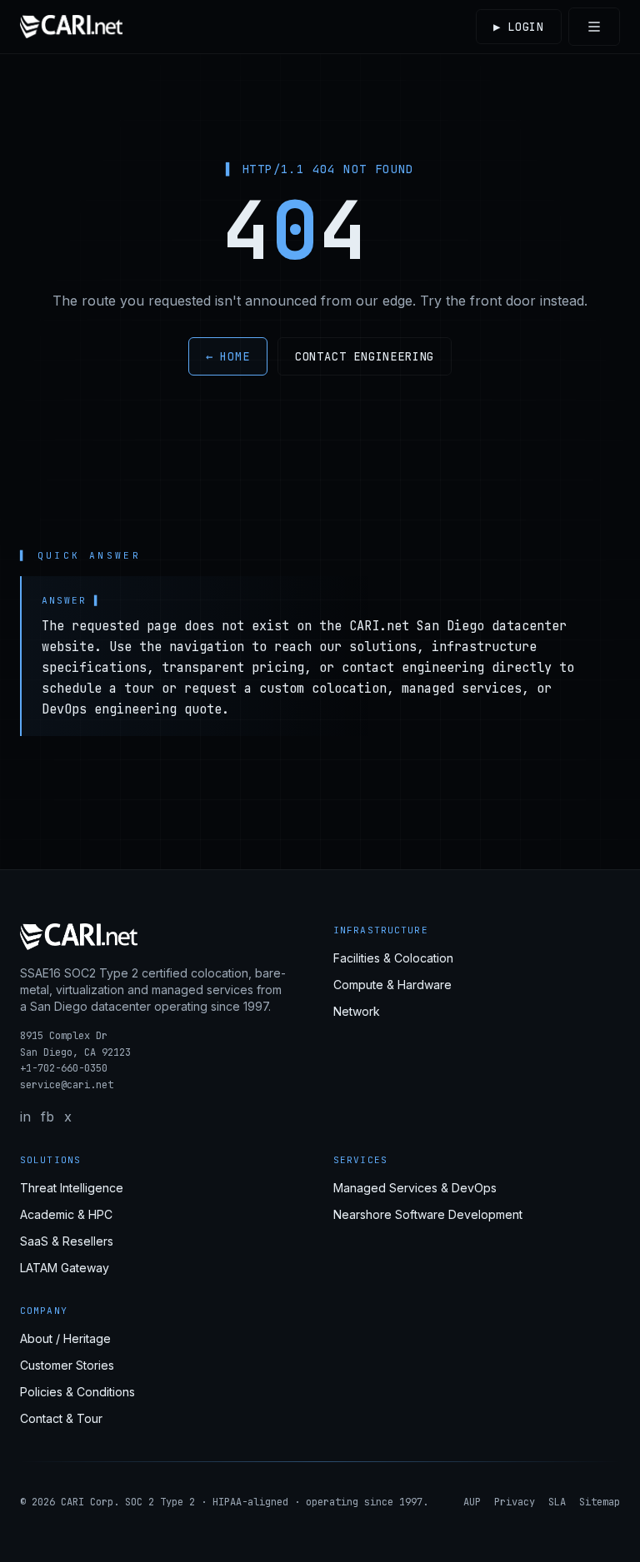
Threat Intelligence (71, 1188)
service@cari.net (66, 1085)
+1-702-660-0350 (64, 1068)
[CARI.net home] (71, 26)
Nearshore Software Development (427, 1214)
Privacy (514, 1502)
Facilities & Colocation (393, 958)
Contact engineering (365, 356)
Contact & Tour (61, 1418)
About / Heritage (65, 1338)
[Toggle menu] (594, 26)
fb (47, 1116)
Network (356, 1011)
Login (518, 26)
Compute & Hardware (392, 984)
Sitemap (599, 1502)
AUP (472, 1502)
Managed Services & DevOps (415, 1188)
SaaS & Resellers (66, 1241)
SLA (557, 1502)
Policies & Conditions (77, 1392)
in (25, 1116)
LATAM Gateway (64, 1268)
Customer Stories (67, 1365)
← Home (228, 356)
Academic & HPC (66, 1214)
